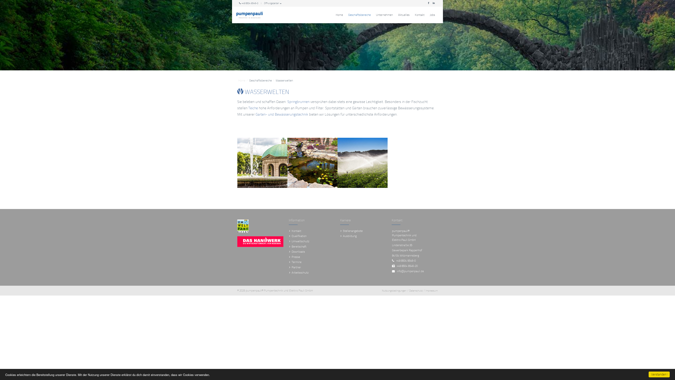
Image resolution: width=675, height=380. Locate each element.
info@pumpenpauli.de (410, 271)
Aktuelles (404, 15)
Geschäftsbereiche (359, 15)
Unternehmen (384, 15)
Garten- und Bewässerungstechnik (282, 114)
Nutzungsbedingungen (394, 290)
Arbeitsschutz (300, 272)
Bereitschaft (299, 246)
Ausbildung (350, 236)
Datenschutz (416, 290)
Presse (296, 257)
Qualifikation (299, 236)
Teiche (253, 108)
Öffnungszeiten (272, 3)
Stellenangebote (353, 231)
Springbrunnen (298, 102)
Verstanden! (659, 374)
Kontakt (420, 15)
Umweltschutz (300, 241)
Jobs (432, 15)
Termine (296, 262)
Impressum (432, 290)
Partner (296, 267)
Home (339, 15)
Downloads (298, 251)
